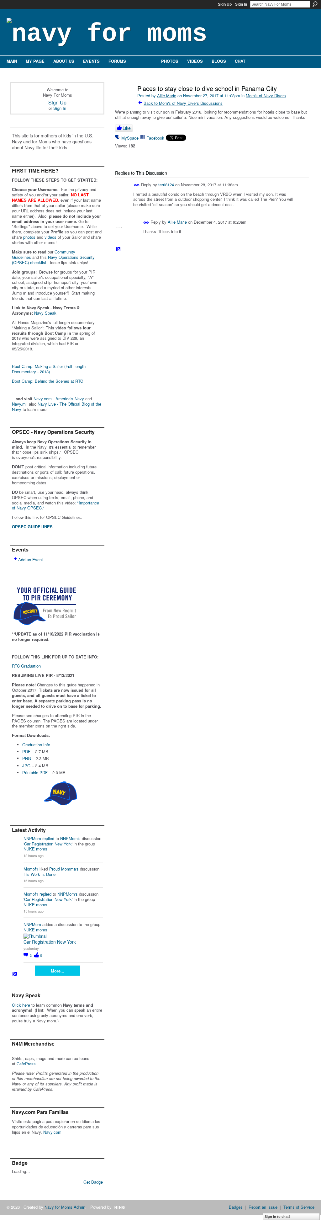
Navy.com (52, 1132)
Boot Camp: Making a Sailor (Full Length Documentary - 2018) (49, 369)
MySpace (130, 138)
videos (50, 237)
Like (127, 128)
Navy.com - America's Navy (59, 399)
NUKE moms (35, 849)
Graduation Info (36, 745)
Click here (21, 1005)
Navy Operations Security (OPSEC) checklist (53, 259)
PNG (26, 758)
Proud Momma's (64, 869)
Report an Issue (263, 1207)
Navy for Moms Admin (65, 1207)
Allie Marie (166, 96)
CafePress (26, 1064)
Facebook (155, 138)
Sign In (241, 4)
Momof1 (31, 869)
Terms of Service (298, 1207)
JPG (26, 766)
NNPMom (32, 838)
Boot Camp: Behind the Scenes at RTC (47, 381)
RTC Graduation (26, 666)
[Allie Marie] (123, 102)
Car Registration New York (48, 844)
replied (48, 838)
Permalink (137, 185)
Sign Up (225, 4)
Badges (236, 1207)
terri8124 (166, 184)
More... (57, 971)
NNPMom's (70, 838)
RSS (15, 974)
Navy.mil (20, 404)
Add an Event (30, 559)
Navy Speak (45, 313)
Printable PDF (35, 772)
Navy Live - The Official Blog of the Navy (56, 406)
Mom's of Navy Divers (266, 96)
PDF (26, 751)
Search (315, 4)
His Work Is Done (39, 874)
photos (29, 237)
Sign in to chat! (277, 1216)
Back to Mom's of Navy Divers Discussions (183, 103)
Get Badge (93, 1182)
